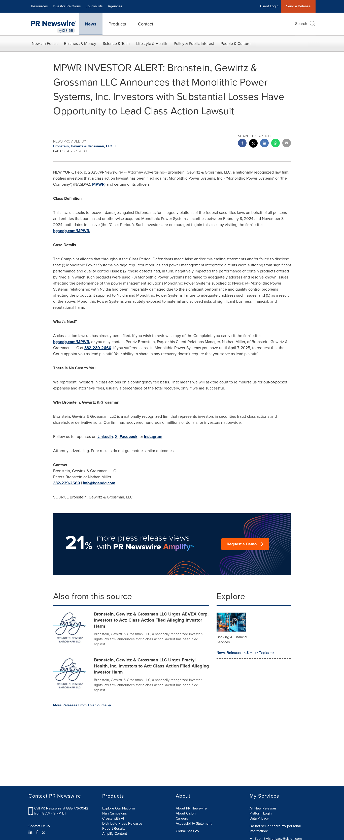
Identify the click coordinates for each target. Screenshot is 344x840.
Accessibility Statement (194, 823)
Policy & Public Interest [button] (194, 43)
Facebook (128, 436)
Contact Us (37, 826)
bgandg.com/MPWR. (71, 231)
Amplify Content (114, 833)
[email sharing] (286, 144)
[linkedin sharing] (264, 144)
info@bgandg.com (99, 483)
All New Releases (263, 808)
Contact (145, 24)
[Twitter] (43, 832)
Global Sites (185, 831)
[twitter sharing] (253, 144)
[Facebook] (37, 832)
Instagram (153, 436)
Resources (39, 6)
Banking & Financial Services (232, 639)
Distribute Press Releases (122, 823)
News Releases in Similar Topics (243, 652)
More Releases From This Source (80, 705)
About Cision (186, 813)
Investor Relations (67, 6)
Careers (182, 818)
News (90, 24)
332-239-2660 (97, 348)
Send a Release (298, 6)
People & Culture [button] (236, 43)
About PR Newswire (191, 808)
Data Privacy (259, 818)
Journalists (94, 6)
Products (117, 24)
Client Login (269, 6)
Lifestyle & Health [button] (151, 43)
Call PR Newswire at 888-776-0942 (61, 808)
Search (301, 23)
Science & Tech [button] (116, 43)
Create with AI (113, 818)
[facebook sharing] (242, 144)
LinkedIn (105, 436)
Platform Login (261, 813)
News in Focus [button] (44, 43)
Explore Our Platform (118, 808)
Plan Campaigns (114, 813)
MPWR (98, 184)
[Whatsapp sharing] (275, 144)
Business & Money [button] (80, 43)
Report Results (113, 828)
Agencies (115, 6)
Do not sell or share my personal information (275, 828)
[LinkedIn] (31, 832)
